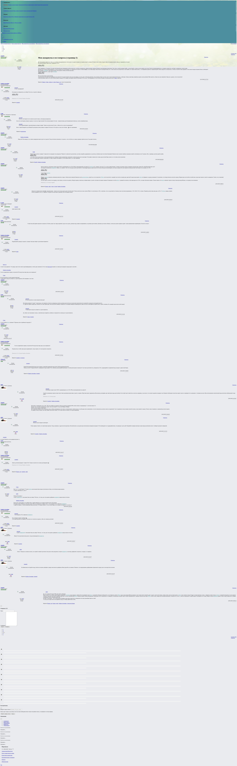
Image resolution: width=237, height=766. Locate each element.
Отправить (7, 626)
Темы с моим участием (18, 10)
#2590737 (221, 184)
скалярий (45, 70)
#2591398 (234, 399)
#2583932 (95, 145)
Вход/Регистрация (10, 28)
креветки (215, 596)
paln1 (50, 186)
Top (1, 764)
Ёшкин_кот (58, 82)
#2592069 (90, 558)
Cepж (52, 186)
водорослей (19, 497)
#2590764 (61, 217)
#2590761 (170, 200)
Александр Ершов (71, 603)
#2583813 (61, 100)
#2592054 (73, 542)
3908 (23, 398)
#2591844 (165, 432)
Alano (28, 316)
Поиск (4, 28)
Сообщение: (3, 625)
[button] (2, 55)
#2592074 (113, 575)
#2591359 (61, 356)
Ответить (233, 54)
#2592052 (61, 524)
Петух (102, 177)
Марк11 (44, 82)
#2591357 (10, 339)
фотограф (50, 266)
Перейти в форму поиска (5, 713)
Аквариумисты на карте (23, 16)
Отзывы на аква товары (13, 4)
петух (140, 177)
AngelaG (16, 87)
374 (13, 370)
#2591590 (168, 415)
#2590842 (61, 250)
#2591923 (62, 453)
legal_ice (4, 264)
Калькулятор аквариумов (43, 4)
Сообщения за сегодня (8, 10)
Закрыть (2, 626)
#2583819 (86, 129)
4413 (10, 126)
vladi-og (50, 82)
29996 (7, 216)
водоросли (54, 167)
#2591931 (61, 470)
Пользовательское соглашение (8, 757)
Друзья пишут (7, 725)
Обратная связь (6, 30)
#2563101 (206, 80)
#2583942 (161, 160)
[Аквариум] (11, 32)
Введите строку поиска (5, 709)
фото (116, 78)
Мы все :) (13, 22)
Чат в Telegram (15, 16)
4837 (20, 66)
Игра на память (18, 22)
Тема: (1, 610)
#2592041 (70, 507)
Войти (4, 41)
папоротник (23, 131)
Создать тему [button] (234, 53)
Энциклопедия (21, 4)
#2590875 (62, 292)
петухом (68, 595)
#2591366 (126, 372)
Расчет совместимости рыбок (31, 4)
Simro (47, 82)
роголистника (85, 177)
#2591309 (123, 315)
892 (15, 231)
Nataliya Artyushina (24, 137)
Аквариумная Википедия (7, 751)
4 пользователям (67, 82)
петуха (91, 166)
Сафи (34, 151)
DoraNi (35, 162)
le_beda (54, 82)
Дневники (5, 4)
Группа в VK (31, 16)
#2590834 (147, 233)
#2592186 (234, 601)
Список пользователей (28, 10)
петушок (55, 71)
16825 (8, 97)
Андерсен (22, 357)
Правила (34, 10)
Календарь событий (7, 16)
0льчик (46, 186)
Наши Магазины (6, 22)
